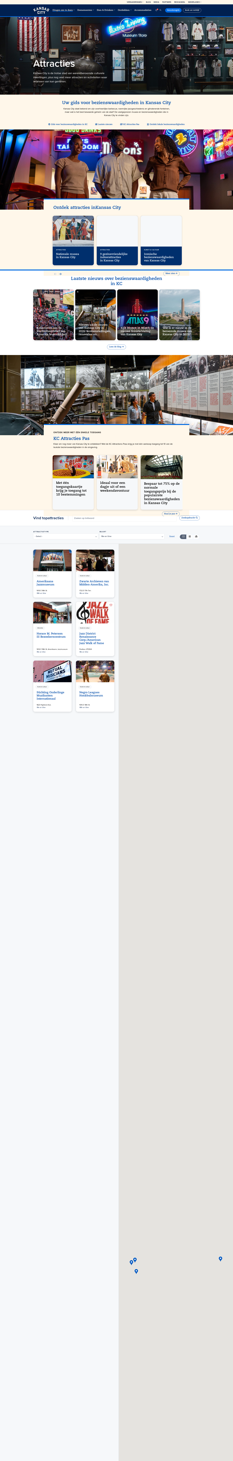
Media (156, 2)
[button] (135, 1260)
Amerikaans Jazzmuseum (45, 583)
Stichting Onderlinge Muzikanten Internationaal (50, 695)
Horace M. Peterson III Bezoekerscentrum (51, 635)
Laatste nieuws (105, 124)
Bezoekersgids (173, 10)
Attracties (61, 250)
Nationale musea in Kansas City (67, 256)
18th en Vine (41, 593)
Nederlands (194, 2)
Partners (166, 2)
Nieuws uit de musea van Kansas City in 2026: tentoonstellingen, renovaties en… (95, 330)
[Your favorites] (156, 10)
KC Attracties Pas (131, 124)
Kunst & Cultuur (151, 250)
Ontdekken (124, 10)
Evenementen (84, 10)
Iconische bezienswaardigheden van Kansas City (159, 257)
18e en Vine (83, 593)
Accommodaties (142, 10)
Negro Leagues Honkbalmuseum (91, 694)
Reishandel (179, 2)
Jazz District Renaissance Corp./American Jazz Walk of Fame (91, 638)
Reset (172, 537)
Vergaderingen (134, 2)
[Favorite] (68, 553)
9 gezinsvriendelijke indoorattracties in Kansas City (114, 257)
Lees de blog (115, 347)
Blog (148, 2)
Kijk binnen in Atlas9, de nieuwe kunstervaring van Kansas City (137, 331)
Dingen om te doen (63, 10)
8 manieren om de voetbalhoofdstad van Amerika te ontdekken (52, 331)
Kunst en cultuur (42, 576)
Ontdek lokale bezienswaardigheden (167, 124)
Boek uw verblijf (192, 10)
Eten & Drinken (105, 10)
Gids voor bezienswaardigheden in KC (69, 124)
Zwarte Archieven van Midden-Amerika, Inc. (94, 583)
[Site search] (160, 10)
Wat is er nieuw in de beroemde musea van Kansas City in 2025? (177, 331)
